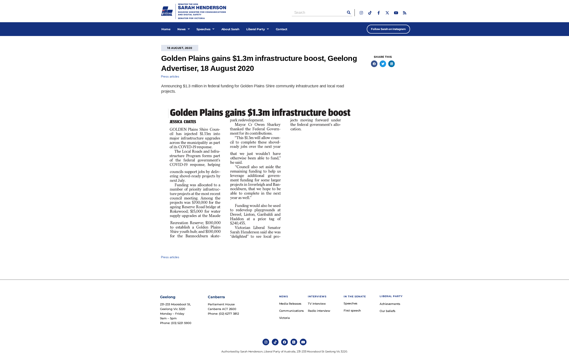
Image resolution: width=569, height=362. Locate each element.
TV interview (317, 303)
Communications (291, 310)
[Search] (348, 12)
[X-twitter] (387, 13)
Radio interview (319, 310)
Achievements (390, 304)
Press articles (170, 76)
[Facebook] (284, 342)
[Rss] (405, 13)
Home (165, 29)
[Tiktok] (370, 13)
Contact (281, 29)
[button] (374, 63)
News (181, 29)
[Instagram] (361, 13)
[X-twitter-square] (294, 342)
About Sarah (230, 29)
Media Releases (290, 303)
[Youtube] (396, 13)
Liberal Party (255, 29)
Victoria (284, 318)
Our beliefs (387, 311)
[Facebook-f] (379, 13)
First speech (352, 310)
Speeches (203, 29)
